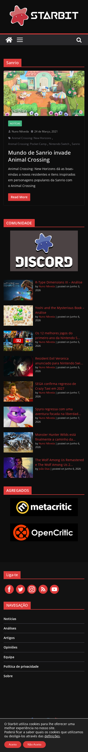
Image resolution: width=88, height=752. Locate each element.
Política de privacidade (21, 666)
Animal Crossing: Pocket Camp (27, 144)
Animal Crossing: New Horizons (31, 138)
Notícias (15, 123)
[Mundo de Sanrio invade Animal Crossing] (44, 93)
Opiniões (10, 647)
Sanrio (76, 144)
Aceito (13, 744)
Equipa (9, 657)
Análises (10, 628)
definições (52, 736)
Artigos (9, 638)
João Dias (44, 468)
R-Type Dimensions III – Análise (58, 282)
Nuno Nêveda (20, 131)
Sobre (8, 676)
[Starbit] (9, 39)
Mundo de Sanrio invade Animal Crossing (39, 156)
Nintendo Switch (59, 144)
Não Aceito (34, 744)
